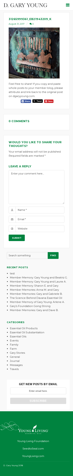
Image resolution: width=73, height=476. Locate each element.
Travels (14, 369)
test (12, 273)
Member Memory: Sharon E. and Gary (34, 285)
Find (53, 255)
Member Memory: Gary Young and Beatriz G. (38, 277)
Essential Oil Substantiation (27, 332)
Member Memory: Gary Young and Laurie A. (38, 281)
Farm (13, 348)
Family (14, 344)
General (15, 356)
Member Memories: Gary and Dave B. (34, 310)
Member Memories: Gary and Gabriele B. (36, 293)
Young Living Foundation (33, 441)
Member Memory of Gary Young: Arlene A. (37, 302)
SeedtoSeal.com (33, 448)
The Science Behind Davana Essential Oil (36, 297)
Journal (15, 361)
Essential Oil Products (24, 328)
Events (14, 340)
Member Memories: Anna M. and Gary (34, 289)
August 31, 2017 (16, 23)
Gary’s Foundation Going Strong (30, 306)
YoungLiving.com (33, 456)
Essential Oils (18, 336)
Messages (16, 365)
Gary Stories (17, 352)
